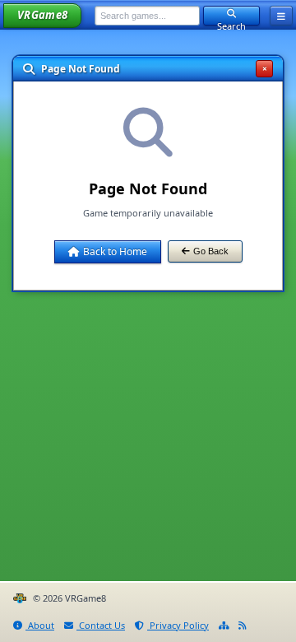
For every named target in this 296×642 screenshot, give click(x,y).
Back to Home (115, 251)
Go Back (211, 251)
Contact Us (100, 625)
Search (231, 23)
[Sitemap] (224, 626)
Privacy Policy (178, 625)
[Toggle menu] (281, 16)
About (39, 625)
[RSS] (242, 626)
